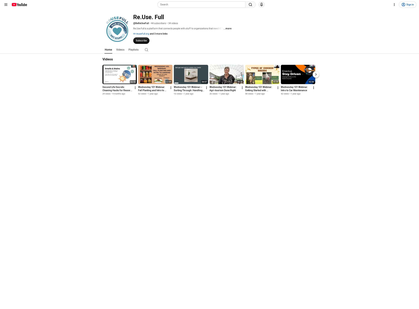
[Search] (250, 4)
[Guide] (6, 5)
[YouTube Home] (19, 4)
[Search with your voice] (261, 4)
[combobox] (202, 5)
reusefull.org (142, 33)
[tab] (108, 50)
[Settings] (394, 5)
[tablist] (209, 50)
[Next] (316, 74)
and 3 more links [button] (159, 33)
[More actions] (135, 87)
